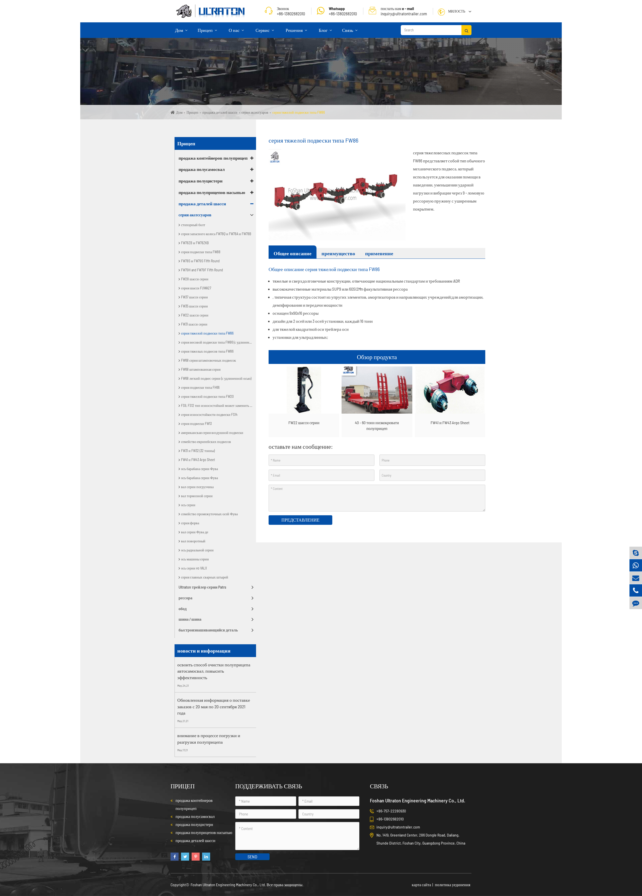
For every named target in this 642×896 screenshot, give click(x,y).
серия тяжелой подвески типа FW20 (207, 396)
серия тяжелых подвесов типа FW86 (207, 351)
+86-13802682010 (343, 11)
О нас (234, 30)
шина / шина (190, 619)
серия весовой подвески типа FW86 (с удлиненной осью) (218, 342)
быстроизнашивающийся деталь (208, 629)
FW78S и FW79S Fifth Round (200, 261)
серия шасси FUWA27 (196, 288)
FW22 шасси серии (194, 315)
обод (183, 608)
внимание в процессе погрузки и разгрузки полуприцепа (208, 739)
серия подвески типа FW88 (200, 252)
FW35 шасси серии (194, 306)
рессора (185, 597)
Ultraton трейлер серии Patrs (202, 587)
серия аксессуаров (255, 112)
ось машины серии (195, 559)
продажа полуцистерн (200, 180)
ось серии (188, 505)
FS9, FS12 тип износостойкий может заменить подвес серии (218, 405)
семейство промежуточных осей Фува (209, 514)
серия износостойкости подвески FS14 (209, 414)
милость (456, 11)
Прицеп (206, 30)
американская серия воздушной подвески (212, 432)
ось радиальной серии (197, 550)
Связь (348, 30)
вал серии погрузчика (197, 487)
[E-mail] (635, 578)
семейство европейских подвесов (206, 441)
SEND (252, 856)
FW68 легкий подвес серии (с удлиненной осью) (216, 378)
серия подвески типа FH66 (200, 387)
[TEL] (635, 590)
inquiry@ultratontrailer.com (404, 11)
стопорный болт (193, 225)
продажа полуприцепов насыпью (212, 192)
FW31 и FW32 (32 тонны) (198, 451)
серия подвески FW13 (196, 423)
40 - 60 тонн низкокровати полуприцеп (377, 425)
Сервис (263, 30)
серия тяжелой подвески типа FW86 (298, 112)
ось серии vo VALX (194, 568)
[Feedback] (635, 603)
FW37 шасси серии (194, 297)
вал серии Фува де (194, 532)
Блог (324, 30)
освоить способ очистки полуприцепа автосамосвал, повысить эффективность (213, 671)
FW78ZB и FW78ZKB (195, 243)
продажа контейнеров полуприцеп (213, 158)
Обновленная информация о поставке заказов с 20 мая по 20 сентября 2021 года (213, 706)
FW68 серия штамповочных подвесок (208, 360)
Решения (295, 30)
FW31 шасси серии (194, 324)
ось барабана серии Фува (199, 469)
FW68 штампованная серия (200, 369)
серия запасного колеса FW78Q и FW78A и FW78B (216, 234)
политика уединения (452, 884)
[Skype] (635, 553)
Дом (179, 30)
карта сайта (421, 884)
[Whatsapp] (635, 565)
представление (300, 520)
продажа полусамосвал (202, 169)
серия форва (190, 523)
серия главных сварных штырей (204, 577)
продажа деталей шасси (219, 112)
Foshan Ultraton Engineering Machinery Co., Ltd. (229, 884)
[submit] (466, 30)
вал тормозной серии (197, 496)
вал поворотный (193, 541)
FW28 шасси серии (194, 279)
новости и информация (203, 651)
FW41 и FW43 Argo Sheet (198, 460)
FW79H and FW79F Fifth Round (202, 270)
